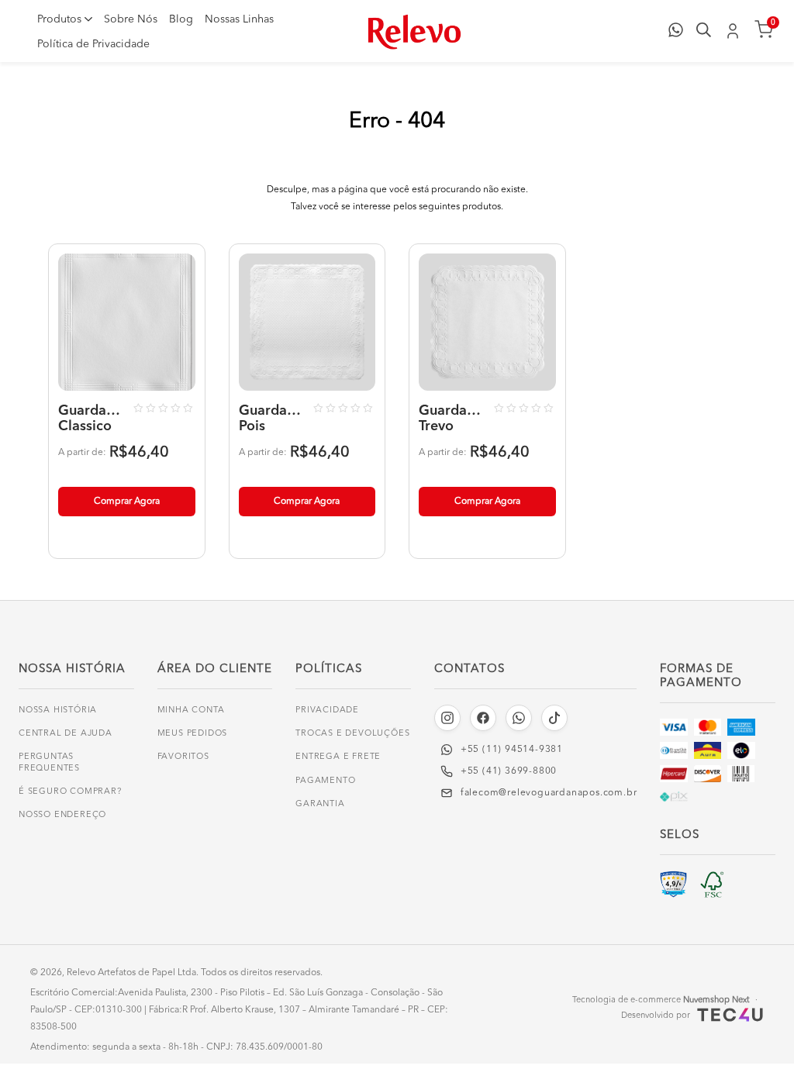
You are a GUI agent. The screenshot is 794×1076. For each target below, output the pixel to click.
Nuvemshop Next (716, 1000)
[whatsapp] (519, 718)
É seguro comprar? (70, 792)
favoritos (183, 757)
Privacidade (327, 710)
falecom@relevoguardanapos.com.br (549, 793)
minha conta (191, 710)
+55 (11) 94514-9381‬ (512, 749)
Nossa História (58, 710)
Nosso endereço (62, 815)
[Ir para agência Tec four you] (728, 1015)
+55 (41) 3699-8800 (509, 771)
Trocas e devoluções (352, 733)
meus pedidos (192, 733)
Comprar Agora (127, 501)
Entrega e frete (338, 757)
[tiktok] (554, 718)
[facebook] (483, 718)
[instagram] (447, 718)
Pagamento (325, 781)
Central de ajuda (65, 733)
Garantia (319, 804)
